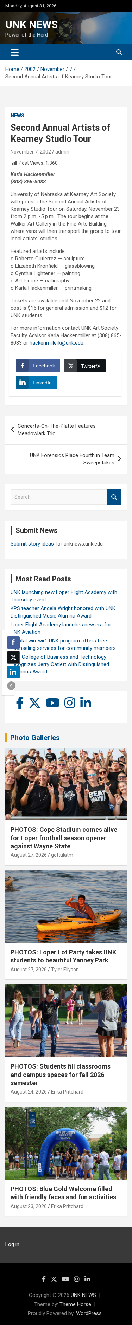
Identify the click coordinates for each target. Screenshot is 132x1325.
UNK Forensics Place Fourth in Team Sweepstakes (72, 459)
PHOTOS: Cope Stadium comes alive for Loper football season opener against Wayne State (64, 838)
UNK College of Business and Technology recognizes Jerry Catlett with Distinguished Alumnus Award (60, 664)
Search (114, 497)
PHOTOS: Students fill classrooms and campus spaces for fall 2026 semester (61, 1074)
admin (62, 152)
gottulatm (62, 855)
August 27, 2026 (29, 855)
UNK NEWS (31, 24)
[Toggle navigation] (14, 52)
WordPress (89, 1313)
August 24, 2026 (29, 1092)
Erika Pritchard (67, 1092)
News (17, 115)
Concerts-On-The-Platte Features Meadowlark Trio (57, 430)
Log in (12, 1244)
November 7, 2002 (31, 152)
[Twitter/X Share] (13, 657)
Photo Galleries (35, 737)
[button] (11, 685)
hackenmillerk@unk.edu (56, 343)
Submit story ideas (32, 544)
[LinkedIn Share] (13, 672)
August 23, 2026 (29, 1206)
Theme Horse (75, 1304)
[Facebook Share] (13, 642)
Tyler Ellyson (65, 969)
